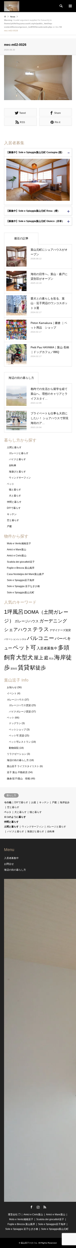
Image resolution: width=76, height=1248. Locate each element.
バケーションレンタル (15, 639)
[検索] (61, 6)
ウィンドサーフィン (20, 477)
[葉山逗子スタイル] (11, 6)
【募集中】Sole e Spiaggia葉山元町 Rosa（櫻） (33, 210)
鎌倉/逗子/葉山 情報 (18, 778)
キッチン (12, 514)
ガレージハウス (27, 621)
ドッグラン (15, 723)
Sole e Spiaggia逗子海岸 (20, 580)
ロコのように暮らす (15, 817)
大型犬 (24, 657)
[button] (38, 77)
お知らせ (12, 687)
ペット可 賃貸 (16, 735)
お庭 (33, 802)
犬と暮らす (15, 495)
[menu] (70, 6)
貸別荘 (14, 668)
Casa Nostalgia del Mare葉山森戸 (25, 574)
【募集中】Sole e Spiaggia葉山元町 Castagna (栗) (34, 152)
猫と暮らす (15, 489)
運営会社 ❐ (14, 1214)
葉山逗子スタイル (29, 1243)
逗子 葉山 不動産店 (17, 772)
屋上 (38, 657)
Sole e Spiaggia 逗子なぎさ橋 (23, 586)
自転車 (12, 465)
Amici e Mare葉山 (16, 549)
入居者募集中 (47, 648)
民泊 (51, 658)
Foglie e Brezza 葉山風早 (20, 567)
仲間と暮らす (14, 501)
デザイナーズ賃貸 (60, 630)
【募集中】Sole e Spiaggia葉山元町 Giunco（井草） (35, 221)
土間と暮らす (14, 447)
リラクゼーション (16, 754)
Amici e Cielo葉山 (16, 555)
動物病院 (14, 747)
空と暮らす (13, 520)
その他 (7, 802)
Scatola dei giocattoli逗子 (21, 561)
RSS (44, 1207)
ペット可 (24, 647)
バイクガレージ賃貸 (20, 711)
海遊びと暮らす (17, 471)
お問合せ (9, 864)
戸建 (9, 526)
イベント (12, 693)
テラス (41, 629)
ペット (10, 484)
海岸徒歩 (65, 802)
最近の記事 (21, 238)
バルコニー (40, 638)
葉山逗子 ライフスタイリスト (23, 766)
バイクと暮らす (17, 459)
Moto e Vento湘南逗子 (19, 543)
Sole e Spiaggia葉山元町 (20, 592)
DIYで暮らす (14, 508)
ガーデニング (53, 620)
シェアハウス (18, 629)
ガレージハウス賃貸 (20, 705)
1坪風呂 (14, 612)
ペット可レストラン (20, 741)
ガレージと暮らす (18, 453)
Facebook (31, 1207)
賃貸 (24, 667)
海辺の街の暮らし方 (21, 377)
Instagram (38, 1207)
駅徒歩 (38, 667)
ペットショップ (17, 729)
